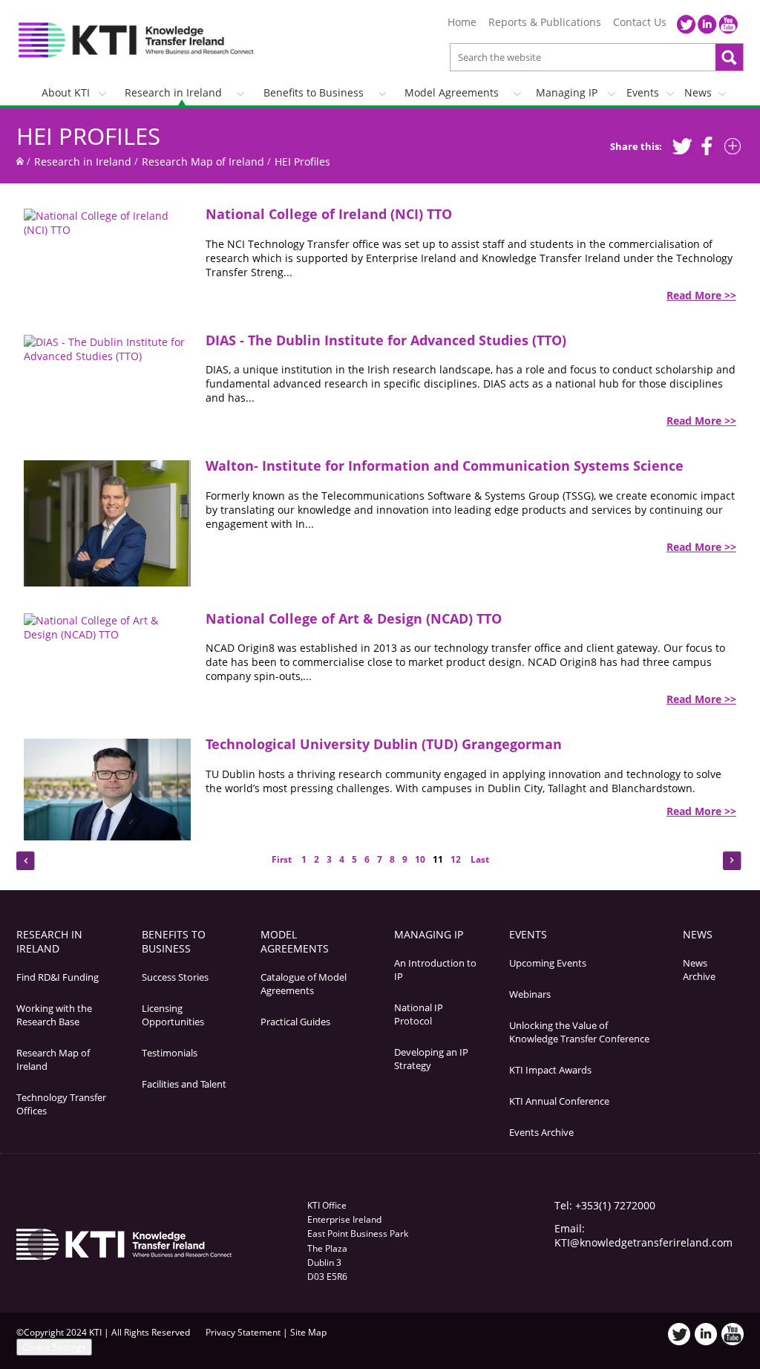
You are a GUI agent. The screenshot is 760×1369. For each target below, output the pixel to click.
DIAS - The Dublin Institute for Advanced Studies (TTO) (386, 340)
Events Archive (541, 1132)
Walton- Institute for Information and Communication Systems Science (445, 465)
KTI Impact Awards (550, 1069)
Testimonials (169, 1052)
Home (462, 22)
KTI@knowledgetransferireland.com (643, 1242)
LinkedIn (707, 24)
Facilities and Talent (184, 1084)
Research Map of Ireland (203, 161)
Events (642, 92)
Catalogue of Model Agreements (304, 983)
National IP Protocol (418, 1014)
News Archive (699, 969)
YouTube (728, 24)
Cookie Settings (54, 1347)
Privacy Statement (243, 1332)
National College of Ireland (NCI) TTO (329, 214)
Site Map (308, 1332)
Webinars (530, 994)
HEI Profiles (88, 135)
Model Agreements (451, 92)
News (698, 92)
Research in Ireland (173, 92)
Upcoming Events (547, 963)
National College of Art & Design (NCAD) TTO (354, 618)
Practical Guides (295, 1021)
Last (478, 859)
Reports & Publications (544, 22)
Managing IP (566, 92)
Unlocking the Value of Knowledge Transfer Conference (579, 1032)
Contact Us (639, 22)
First (283, 859)
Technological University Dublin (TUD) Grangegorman (384, 744)
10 (420, 859)
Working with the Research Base (54, 1015)
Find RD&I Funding (57, 977)
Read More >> (701, 295)
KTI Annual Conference (559, 1101)
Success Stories (175, 977)
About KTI (66, 92)
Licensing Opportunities (173, 1015)
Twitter (686, 24)
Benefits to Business (313, 92)
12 (456, 859)
